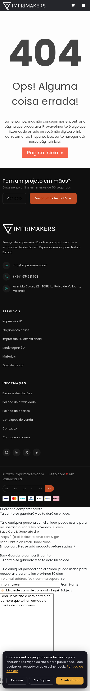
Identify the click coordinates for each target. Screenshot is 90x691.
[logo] (24, 5)
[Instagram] (6, 452)
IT (32, 488)
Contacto (14, 198)
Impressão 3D (12, 321)
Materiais (9, 356)
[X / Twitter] (27, 452)
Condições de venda (18, 420)
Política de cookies (16, 411)
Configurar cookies (16, 437)
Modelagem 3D (14, 348)
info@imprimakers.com (30, 265)
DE (24, 488)
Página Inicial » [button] (45, 152)
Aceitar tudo (69, 680)
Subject (66, 590)
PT (49, 488)
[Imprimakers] (29, 228)
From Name (69, 584)
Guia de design (13, 365)
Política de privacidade (19, 402)
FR (40, 488)
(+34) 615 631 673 (25, 276)
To (63, 579)
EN (15, 488)
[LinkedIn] (17, 452)
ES (7, 488)
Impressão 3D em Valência (22, 339)
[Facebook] (37, 452)
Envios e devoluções (17, 393)
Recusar (17, 680)
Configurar (41, 680)
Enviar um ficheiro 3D (51, 198)
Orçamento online (16, 330)
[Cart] (72, 5)
